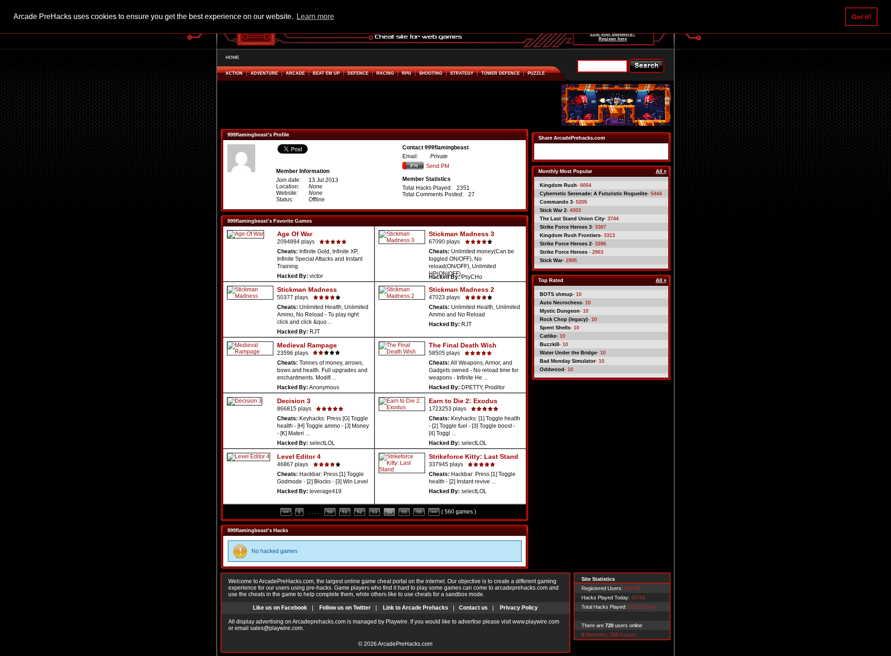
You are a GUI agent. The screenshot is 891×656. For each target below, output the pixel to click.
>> (434, 512)
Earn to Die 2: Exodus (463, 401)
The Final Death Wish (463, 345)
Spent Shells (555, 327)
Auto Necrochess (561, 302)
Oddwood (552, 369)
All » (661, 171)
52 (359, 512)
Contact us (473, 608)
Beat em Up (326, 73)
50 (330, 512)
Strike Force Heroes (564, 252)
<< (286, 512)
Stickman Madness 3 (461, 234)
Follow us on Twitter (345, 608)
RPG (406, 73)
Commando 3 (556, 202)
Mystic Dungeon (560, 311)
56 (419, 512)
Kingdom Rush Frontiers (570, 235)
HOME (232, 57)
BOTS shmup (556, 294)
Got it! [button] (862, 16)
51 (345, 512)
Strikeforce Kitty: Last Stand (473, 456)
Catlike (548, 336)
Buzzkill (549, 344)
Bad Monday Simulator (567, 361)
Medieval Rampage (307, 345)
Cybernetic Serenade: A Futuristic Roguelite (593, 193)
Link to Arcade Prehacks (415, 608)
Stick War (551, 260)
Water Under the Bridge (568, 352)
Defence (358, 73)
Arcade (295, 73)
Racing (385, 73)
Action (234, 73)
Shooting (430, 73)
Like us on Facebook (280, 608)
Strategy (461, 73)
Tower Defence (500, 73)
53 (374, 512)
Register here (613, 39)
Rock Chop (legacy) (564, 319)
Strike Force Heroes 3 (566, 227)
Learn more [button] (315, 16)
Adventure (264, 73)
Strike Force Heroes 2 (566, 243)
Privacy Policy (519, 608)
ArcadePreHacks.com (405, 644)
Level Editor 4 (299, 456)
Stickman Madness (307, 289)
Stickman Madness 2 (461, 289)
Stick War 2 (553, 210)
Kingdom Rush (558, 185)
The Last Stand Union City (572, 218)
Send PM (437, 166)
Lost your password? (612, 34)
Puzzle (536, 73)
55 (404, 512)
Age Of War (294, 234)
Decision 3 (293, 401)
